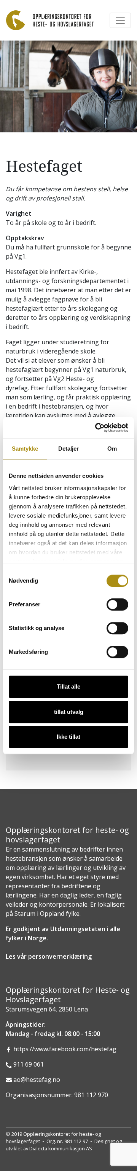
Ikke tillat (68, 736)
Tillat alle (68, 686)
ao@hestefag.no (36, 1079)
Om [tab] (112, 448)
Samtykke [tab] (25, 448)
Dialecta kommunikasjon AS (60, 1148)
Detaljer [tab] (68, 448)
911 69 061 (28, 1064)
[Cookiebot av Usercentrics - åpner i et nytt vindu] (96, 428)
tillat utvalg (68, 711)
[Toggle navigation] (120, 20)
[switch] (117, 604)
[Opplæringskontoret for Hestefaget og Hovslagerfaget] (50, 20)
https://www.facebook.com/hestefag (64, 1049)
